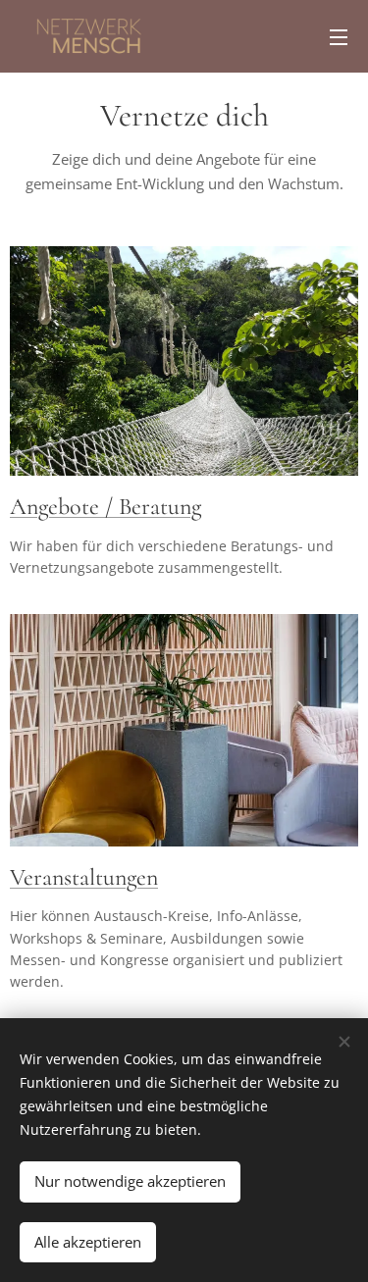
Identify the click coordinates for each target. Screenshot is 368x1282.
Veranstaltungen (84, 877)
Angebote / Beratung (105, 506)
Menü (338, 36)
